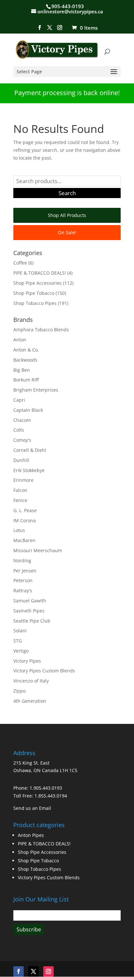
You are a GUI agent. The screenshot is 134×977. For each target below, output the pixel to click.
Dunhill (21, 460)
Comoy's (22, 440)
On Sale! (67, 232)
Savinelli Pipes (29, 611)
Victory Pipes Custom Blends (44, 671)
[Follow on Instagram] (48, 971)
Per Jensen (24, 571)
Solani (20, 630)
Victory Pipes (27, 661)
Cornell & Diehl (29, 450)
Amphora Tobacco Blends (41, 329)
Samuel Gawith (29, 600)
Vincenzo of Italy (31, 681)
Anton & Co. (26, 350)
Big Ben (21, 370)
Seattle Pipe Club (31, 621)
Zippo (19, 691)
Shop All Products (67, 215)
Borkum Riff (26, 380)
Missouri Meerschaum (37, 550)
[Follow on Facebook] (18, 971)
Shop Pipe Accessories (37, 283)
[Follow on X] (33, 971)
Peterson (23, 580)
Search (67, 193)
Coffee (20, 263)
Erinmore (23, 480)
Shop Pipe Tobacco (33, 293)
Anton (19, 340)
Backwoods (25, 360)
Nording (22, 560)
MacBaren (24, 540)
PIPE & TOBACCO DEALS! (39, 273)
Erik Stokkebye (29, 470)
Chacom (22, 420)
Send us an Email (32, 808)
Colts (18, 430)
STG (17, 641)
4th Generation (29, 701)
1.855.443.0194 (50, 796)
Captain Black (28, 410)
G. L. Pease (25, 510)
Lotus (19, 530)
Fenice (20, 500)
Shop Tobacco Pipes (35, 303)
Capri (19, 400)
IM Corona (24, 520)
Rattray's (22, 590)
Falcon (20, 490)
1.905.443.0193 (46, 788)
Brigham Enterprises (35, 390)
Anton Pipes (31, 835)
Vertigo (21, 651)
